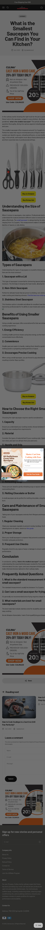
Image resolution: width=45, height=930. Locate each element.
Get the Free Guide (33, 474)
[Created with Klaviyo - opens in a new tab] (22, 481)
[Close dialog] (42, 450)
